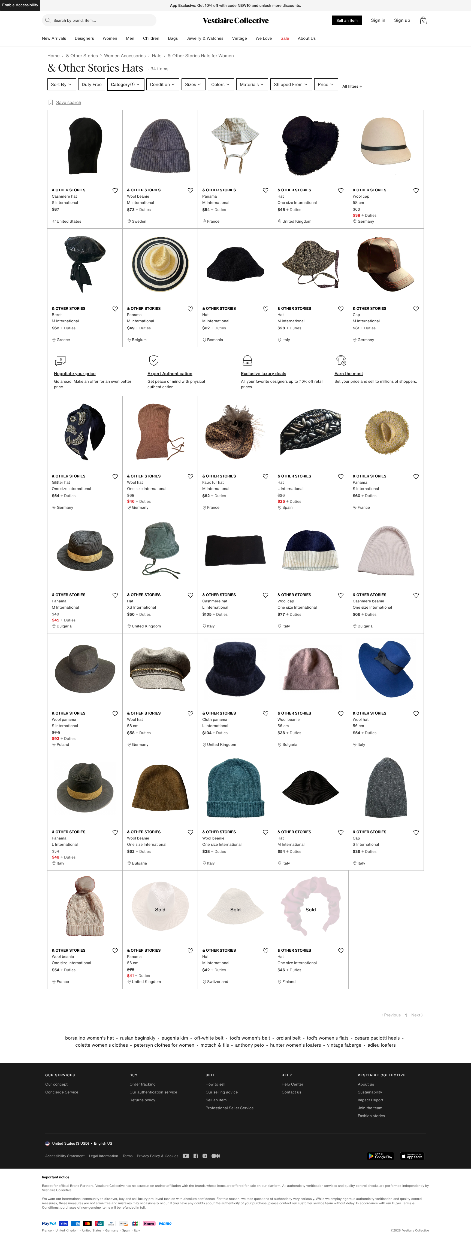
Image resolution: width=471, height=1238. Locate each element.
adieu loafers (381, 1045)
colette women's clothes (101, 1045)
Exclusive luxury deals (263, 373)
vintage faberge (344, 1045)
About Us (307, 38)
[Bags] (182, 38)
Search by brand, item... (74, 20)
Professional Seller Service (229, 1108)
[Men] (139, 38)
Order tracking (142, 1084)
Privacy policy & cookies (157, 1156)
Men (130, 38)
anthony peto (249, 1045)
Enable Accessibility (20, 5)
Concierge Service (61, 1092)
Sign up (402, 20)
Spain (126, 1230)
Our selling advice (222, 1092)
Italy (137, 1230)
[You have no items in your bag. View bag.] (423, 20)
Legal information (103, 1156)
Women (110, 38)
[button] (423, 20)
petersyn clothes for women (164, 1045)
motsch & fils (215, 1045)
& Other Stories (82, 55)
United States (92, 1230)
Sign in (378, 20)
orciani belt (288, 1038)
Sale (285, 38)
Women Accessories (125, 55)
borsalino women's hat (89, 1038)
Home (53, 55)
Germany (111, 1230)
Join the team (370, 1108)
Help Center (292, 1084)
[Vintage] (251, 38)
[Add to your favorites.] (115, 190)
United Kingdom (67, 1230)
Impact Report (371, 1100)
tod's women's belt (250, 1038)
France (47, 1230)
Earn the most (348, 373)
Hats (156, 55)
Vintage (239, 38)
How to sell (215, 1084)
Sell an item (347, 20)
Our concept (56, 1084)
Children (151, 38)
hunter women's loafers (295, 1045)
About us (366, 1084)
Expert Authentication (169, 373)
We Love (264, 38)
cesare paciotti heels (377, 1038)
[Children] (163, 38)
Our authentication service (153, 1092)
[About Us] (320, 38)
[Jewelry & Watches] (227, 38)
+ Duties (143, 209)
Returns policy (142, 1100)
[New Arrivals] (70, 38)
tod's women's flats (327, 1038)
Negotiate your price (75, 373)
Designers (84, 38)
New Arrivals (54, 38)
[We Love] (276, 38)
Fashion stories (371, 1116)
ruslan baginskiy (137, 1038)
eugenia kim (175, 1038)
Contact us (291, 1092)
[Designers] (98, 38)
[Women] (121, 38)
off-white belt (209, 1038)
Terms (127, 1156)
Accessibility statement (64, 1156)
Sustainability (370, 1092)
